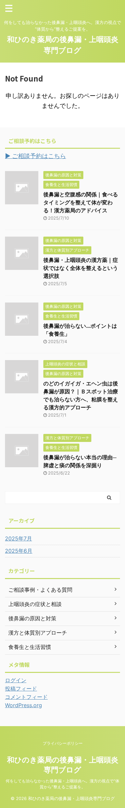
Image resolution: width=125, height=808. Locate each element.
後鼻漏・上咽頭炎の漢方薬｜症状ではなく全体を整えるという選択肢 (80, 268)
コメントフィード (26, 697)
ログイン (15, 680)
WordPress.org (23, 705)
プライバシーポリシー (63, 743)
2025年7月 (18, 538)
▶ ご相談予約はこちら (35, 155)
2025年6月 (18, 550)
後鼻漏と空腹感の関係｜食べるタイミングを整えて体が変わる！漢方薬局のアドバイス (80, 202)
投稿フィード (21, 688)
